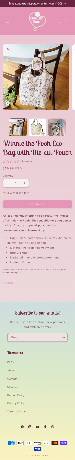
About (11, 370)
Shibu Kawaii (42, 455)
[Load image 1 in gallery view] (18, 127)
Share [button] (10, 282)
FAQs (10, 362)
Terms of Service (18, 411)
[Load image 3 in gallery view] (57, 127)
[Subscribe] (63, 337)
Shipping (12, 387)
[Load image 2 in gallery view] (37, 127)
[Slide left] (4, 128)
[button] (7, 21)
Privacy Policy (16, 403)
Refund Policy (16, 395)
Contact (12, 378)
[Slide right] (71, 128)
